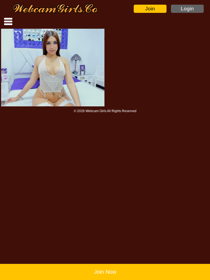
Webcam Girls (96, 111)
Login (187, 8)
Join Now (105, 272)
